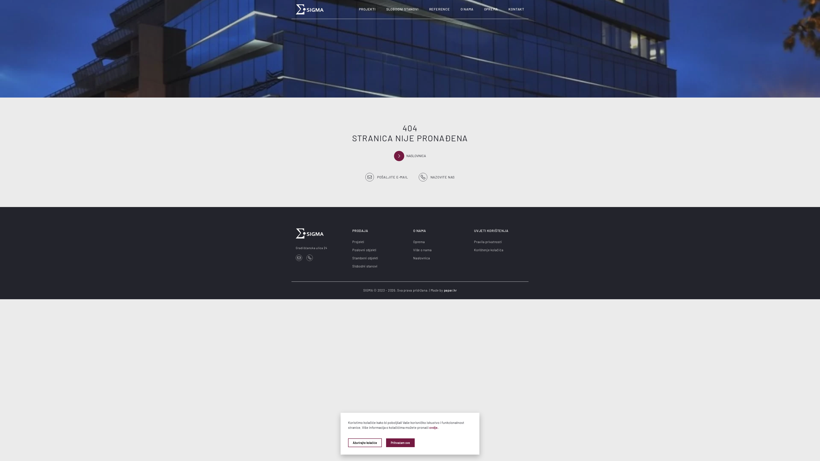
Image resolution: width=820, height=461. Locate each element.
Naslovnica (416, 156)
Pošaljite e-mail (392, 177)
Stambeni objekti (365, 258)
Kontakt (516, 9)
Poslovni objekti (364, 250)
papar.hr (450, 290)
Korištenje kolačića (488, 250)
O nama (467, 9)
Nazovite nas (442, 177)
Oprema (491, 9)
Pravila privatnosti (488, 242)
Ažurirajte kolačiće (365, 443)
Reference (439, 9)
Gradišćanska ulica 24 (311, 248)
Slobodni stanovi (402, 9)
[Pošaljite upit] (299, 258)
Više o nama (422, 250)
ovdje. (433, 427)
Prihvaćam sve (400, 443)
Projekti (367, 9)
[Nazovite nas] (309, 258)
